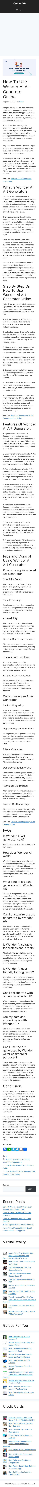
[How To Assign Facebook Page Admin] (5, 1393)
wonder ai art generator (12, 1162)
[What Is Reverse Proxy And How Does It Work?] (5, 1343)
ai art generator (14, 1159)
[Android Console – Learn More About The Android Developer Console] (5, 1373)
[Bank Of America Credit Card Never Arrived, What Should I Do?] (5, 1418)
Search (6, 1185)
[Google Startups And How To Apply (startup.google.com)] (5, 1355)
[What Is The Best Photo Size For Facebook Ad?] (5, 1381)
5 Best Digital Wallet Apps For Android (18, 1225)
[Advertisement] (19, 33)
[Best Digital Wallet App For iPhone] (5, 1451)
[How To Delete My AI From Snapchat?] (5, 1337)
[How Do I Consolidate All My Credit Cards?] (5, 1473)
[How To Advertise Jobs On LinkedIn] (5, 1361)
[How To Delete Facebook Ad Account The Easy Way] (5, 1387)
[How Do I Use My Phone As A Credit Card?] (5, 1455)
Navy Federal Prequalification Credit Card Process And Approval (17, 1443)
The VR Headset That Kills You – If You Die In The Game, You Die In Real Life (19, 1299)
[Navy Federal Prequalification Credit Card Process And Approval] (5, 1442)
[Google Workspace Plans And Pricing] (5, 1367)
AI (6, 1156)
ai (6, 1159)
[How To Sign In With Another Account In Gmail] (5, 1349)
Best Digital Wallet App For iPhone (22, 1450)
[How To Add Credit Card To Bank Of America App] (5, 1467)
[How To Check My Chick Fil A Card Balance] (5, 1430)
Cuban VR (19, 3)
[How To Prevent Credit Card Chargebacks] (5, 1461)
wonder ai (26, 1159)
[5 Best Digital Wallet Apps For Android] (5, 1436)
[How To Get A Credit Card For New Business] (5, 1424)
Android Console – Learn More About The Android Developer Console (18, 1374)
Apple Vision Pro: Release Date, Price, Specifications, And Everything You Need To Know (18, 1255)
